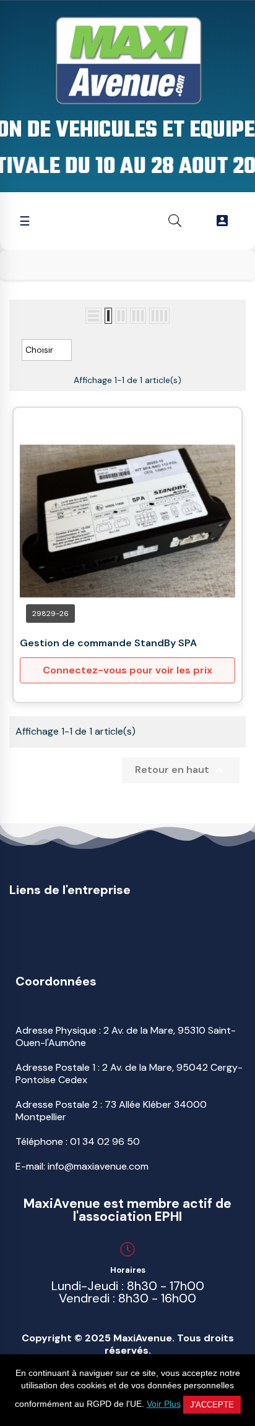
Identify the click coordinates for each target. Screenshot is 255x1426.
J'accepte (212, 1404)
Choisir (46, 350)
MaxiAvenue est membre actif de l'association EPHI (127, 1210)
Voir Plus (164, 1404)
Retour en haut (181, 770)
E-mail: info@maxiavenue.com (82, 1166)
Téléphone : (77, 1141)
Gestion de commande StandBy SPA (108, 642)
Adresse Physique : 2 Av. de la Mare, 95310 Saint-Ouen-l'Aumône (125, 1036)
